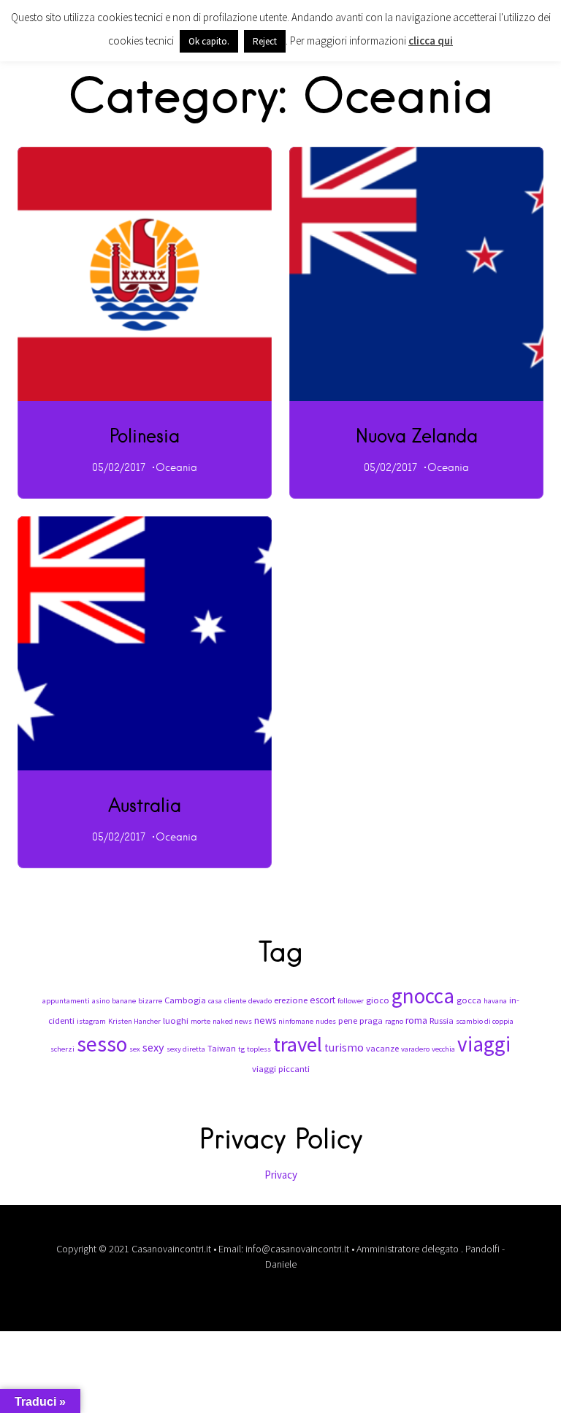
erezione (291, 1000)
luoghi (175, 1020)
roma (416, 1020)
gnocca (423, 995)
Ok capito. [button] (208, 41)
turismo (344, 1047)
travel (297, 1044)
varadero (415, 1049)
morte (200, 1021)
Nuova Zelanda (417, 435)
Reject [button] (265, 41)
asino (101, 1001)
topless (259, 1049)
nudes (326, 1021)
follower (350, 1001)
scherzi (62, 1049)
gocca (469, 1000)
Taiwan (221, 1048)
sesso (102, 1043)
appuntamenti (66, 1001)
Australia (144, 805)
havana (495, 1001)
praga (371, 1020)
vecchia (443, 1049)
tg (241, 1049)
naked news (232, 1021)
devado (260, 1001)
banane (124, 1001)
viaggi (484, 1043)
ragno (394, 1021)
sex (134, 1049)
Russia (442, 1020)
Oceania (176, 467)
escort (322, 1000)
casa (215, 1001)
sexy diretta (186, 1049)
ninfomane (295, 1021)
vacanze (382, 1048)
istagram (91, 1021)
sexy (153, 1047)
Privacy (280, 1175)
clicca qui (430, 40)
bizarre (150, 1001)
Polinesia (145, 435)
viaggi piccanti (281, 1068)
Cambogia (185, 1000)
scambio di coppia (485, 1021)
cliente (235, 1001)
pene (347, 1020)
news (265, 1020)
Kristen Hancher (134, 1021)
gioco (377, 1000)
